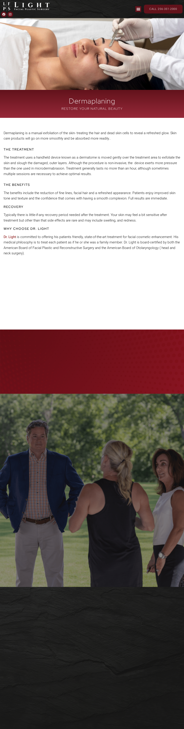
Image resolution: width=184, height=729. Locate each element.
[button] (138, 9)
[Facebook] (4, 14)
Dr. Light (10, 237)
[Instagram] (10, 14)
